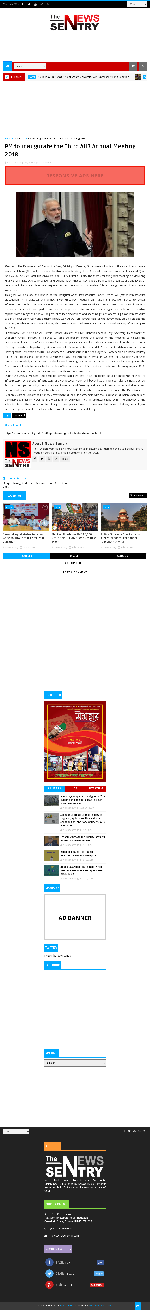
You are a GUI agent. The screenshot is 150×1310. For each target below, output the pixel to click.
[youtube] (35, 4)
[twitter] (29, 4)
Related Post (14, 495)
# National (19, 415)
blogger (26, 555)
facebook (122, 555)
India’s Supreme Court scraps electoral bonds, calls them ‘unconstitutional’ (120, 538)
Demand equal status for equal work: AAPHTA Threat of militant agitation (23, 538)
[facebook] (22, 4)
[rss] (48, 4)
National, (46, 162)
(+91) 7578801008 (61, 1228)
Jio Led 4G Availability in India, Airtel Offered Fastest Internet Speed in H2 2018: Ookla (81, 871)
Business (54, 788)
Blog (65, 458)
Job (75, 788)
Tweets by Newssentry (57, 955)
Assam (131, 77)
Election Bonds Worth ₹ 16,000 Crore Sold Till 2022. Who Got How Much (74, 538)
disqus (74, 555)
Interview (95, 788)
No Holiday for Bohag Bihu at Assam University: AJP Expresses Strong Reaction (67, 77)
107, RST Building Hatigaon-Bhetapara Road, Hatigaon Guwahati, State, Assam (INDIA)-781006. (68, 1217)
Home (8, 138)
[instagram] (41, 4)
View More (139, 495)
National (19, 138)
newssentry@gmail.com (65, 1235)
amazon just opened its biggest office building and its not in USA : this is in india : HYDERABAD (82, 800)
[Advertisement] (75, 47)
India (57, 507)
